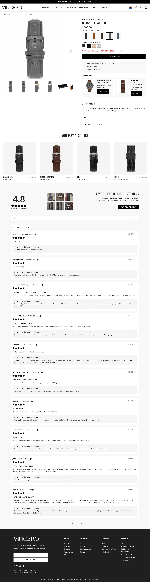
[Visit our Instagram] (17, 566)
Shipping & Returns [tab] (92, 125)
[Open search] (136, 7)
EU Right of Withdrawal (125, 550)
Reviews (83, 546)
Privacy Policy (60, 579)
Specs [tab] (85, 118)
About (82, 543)
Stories (104, 543)
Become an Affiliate (109, 549)
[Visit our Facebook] (14, 566)
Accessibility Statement (75, 579)
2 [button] (72, 523)
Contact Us (125, 560)
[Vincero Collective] (12, 7)
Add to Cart (113, 56)
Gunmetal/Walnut (104, 85)
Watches (67, 543)
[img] (19, 238)
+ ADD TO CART (103, 91)
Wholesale (106, 552)
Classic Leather (137, 84)
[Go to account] (140, 7)
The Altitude (102, 82)
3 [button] (75, 523)
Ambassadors (107, 546)
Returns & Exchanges (128, 546)
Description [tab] (88, 104)
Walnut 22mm (136, 87)
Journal (83, 552)
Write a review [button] (128, 207)
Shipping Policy (126, 554)
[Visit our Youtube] (20, 566)
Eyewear (67, 549)
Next (68, 86)
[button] (87, 19)
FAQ (122, 543)
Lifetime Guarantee (128, 557)
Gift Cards (68, 555)
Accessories (68, 552)
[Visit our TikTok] (23, 566)
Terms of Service (47, 579)
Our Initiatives (85, 549)
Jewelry (67, 546)
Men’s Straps (8, 15)
